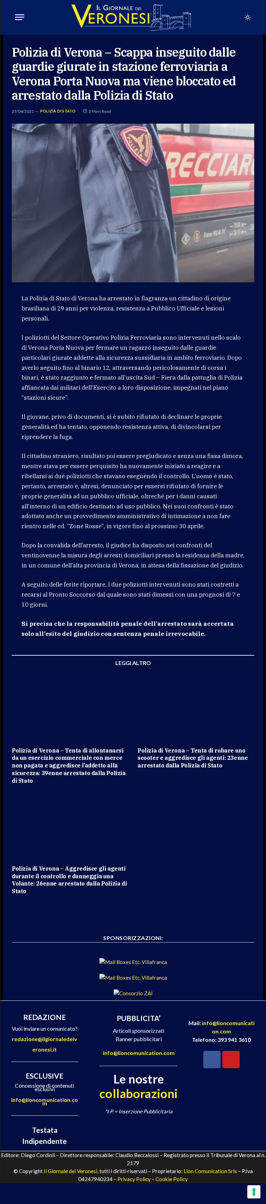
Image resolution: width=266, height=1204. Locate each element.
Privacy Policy (134, 1179)
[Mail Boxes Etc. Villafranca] (133, 962)
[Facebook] (212, 1059)
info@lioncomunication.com (44, 1101)
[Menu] (19, 17)
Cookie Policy (172, 1179)
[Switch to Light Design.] (247, 17)
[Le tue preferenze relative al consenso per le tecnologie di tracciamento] (253, 1191)
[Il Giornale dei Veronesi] (131, 17)
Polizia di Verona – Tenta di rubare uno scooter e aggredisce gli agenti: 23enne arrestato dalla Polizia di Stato (193, 758)
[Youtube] (231, 1059)
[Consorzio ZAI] (133, 993)
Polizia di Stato (58, 111)
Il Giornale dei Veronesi (70, 1171)
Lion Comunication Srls (210, 1171)
